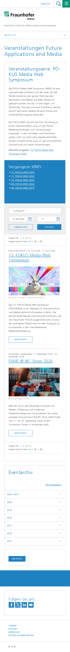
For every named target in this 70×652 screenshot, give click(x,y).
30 (41, 241)
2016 (9, 533)
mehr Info (20, 339)
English (45, 4)
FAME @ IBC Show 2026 (31, 361)
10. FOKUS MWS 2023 (22, 180)
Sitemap (12, 626)
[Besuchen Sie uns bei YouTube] (31, 605)
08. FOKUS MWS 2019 (22, 188)
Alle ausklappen (54, 485)
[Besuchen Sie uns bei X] (18, 605)
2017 (9, 525)
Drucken (17, 559)
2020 (9, 502)
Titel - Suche (58, 3)
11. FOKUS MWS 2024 (22, 176)
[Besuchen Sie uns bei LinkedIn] (24, 605)
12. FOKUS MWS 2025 (22, 172)
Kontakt (13, 629)
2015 (9, 541)
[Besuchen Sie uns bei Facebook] (11, 605)
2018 (9, 518)
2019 (9, 510)
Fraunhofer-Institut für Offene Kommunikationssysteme (30, 25)
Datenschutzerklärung (21, 635)
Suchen (49, 227)
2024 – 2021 (13, 494)
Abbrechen (20, 227)
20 (35, 241)
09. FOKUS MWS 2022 (22, 184)
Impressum (13, 632)
